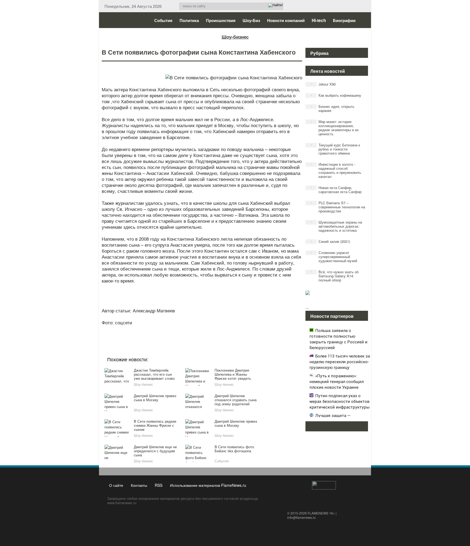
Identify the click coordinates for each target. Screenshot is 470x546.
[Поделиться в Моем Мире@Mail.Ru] (191, 329)
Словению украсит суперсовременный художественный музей (334, 256)
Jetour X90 (323, 84)
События (163, 20)
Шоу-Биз (251, 20)
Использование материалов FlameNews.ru (208, 485)
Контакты (139, 485)
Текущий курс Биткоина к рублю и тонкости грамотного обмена (335, 149)
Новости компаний (286, 20)
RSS (158, 485)
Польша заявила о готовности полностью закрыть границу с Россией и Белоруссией (338, 339)
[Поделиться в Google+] (170, 329)
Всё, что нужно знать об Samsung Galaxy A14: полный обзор (335, 276)
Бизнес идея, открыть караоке (333, 108)
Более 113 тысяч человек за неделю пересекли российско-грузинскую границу (340, 361)
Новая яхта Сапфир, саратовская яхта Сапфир (336, 189)
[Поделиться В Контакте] (222, 329)
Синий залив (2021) (330, 241)
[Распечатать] (242, 329)
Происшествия (221, 20)
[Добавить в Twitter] (211, 329)
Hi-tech (319, 20)
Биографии (344, 20)
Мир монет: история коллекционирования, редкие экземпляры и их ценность (335, 127)
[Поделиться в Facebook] (160, 329)
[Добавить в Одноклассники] (201, 329)
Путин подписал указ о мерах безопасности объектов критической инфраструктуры (340, 401)
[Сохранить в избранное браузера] (232, 329)
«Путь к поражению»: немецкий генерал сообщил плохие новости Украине (337, 381)
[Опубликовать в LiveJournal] (180, 329)
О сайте (116, 485)
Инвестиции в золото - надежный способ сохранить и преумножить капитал (336, 170)
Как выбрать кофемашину (336, 95)
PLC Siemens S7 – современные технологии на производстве (338, 207)
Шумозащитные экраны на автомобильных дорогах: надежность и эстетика (336, 226)
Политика (189, 20)
